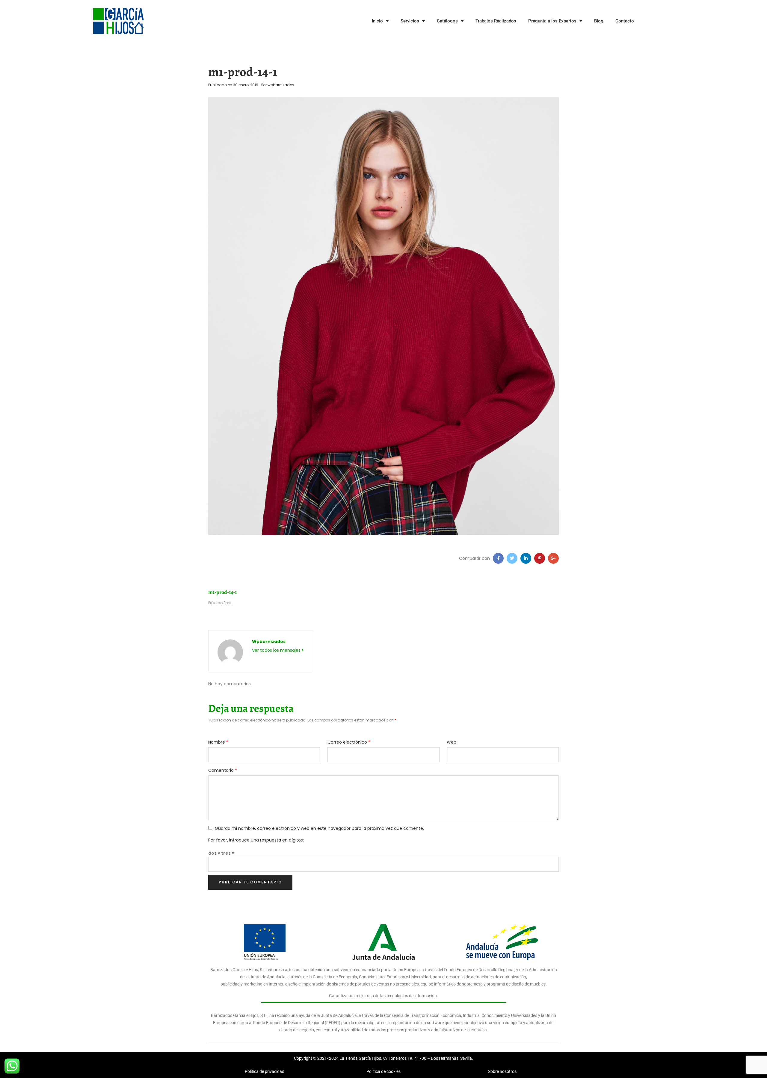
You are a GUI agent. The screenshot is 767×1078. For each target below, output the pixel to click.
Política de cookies (383, 1071)
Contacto (624, 21)
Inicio (377, 21)
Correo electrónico (348, 742)
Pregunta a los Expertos (552, 21)
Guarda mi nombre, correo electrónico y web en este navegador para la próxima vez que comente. (319, 828)
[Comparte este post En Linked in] (525, 558)
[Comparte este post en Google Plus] (553, 558)
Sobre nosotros (502, 1071)
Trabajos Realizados (495, 21)
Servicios (410, 21)
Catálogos (447, 21)
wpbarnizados (281, 84)
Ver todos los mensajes (277, 650)
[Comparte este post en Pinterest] (539, 558)
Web (451, 742)
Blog (598, 21)
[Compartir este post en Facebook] (498, 558)
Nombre (218, 742)
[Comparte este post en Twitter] (512, 558)
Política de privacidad (264, 1071)
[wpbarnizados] (230, 652)
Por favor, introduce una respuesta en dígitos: (256, 840)
